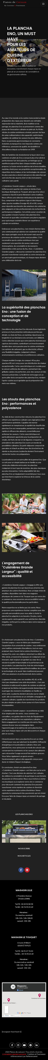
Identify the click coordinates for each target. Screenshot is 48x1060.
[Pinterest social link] (27, 869)
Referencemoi (31, 1056)
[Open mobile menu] (43, 3)
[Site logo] (15, 4)
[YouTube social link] (24, 1045)
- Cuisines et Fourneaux (35, 1054)
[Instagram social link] (18, 1045)
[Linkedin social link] (36, 1045)
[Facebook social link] (21, 869)
